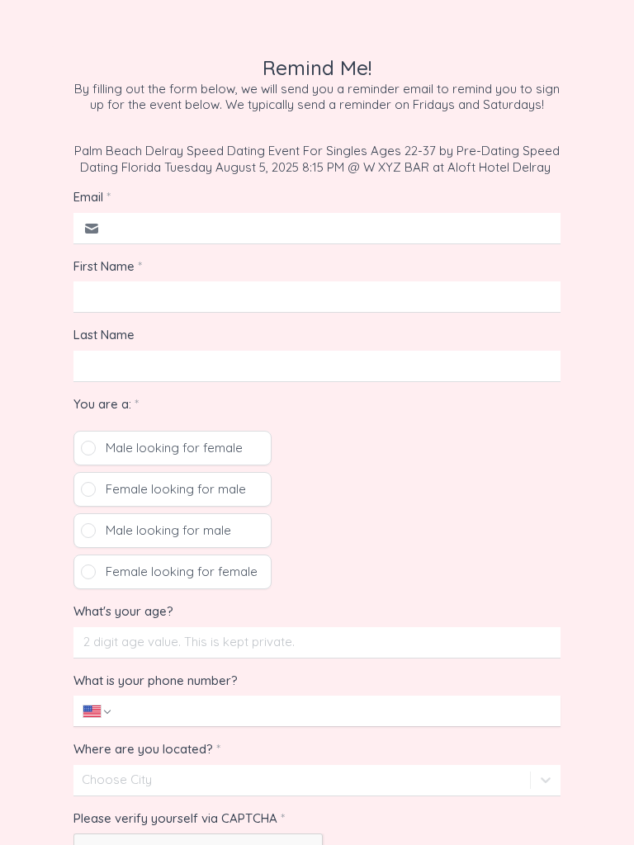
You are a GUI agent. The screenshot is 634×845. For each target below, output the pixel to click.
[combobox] (83, 779)
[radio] (172, 448)
